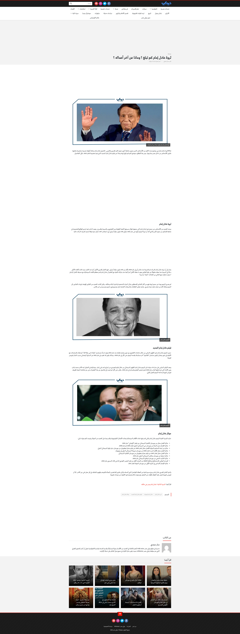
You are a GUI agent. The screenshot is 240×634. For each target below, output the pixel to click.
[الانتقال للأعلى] (120, 614)
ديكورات (97, 13)
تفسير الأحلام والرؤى (122, 13)
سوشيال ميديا (86, 13)
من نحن (134, 626)
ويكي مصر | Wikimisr (119, 626)
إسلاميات (82, 9)
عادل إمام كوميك (148, 494)
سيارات (144, 9)
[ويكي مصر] (166, 3)
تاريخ (149, 13)
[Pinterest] (96, 3)
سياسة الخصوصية (108, 626)
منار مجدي (166, 61)
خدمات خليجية (105, 9)
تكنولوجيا (154, 9)
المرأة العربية (93, 9)
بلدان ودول (158, 13)
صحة (116, 9)
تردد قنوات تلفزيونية (138, 13)
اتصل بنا (129, 626)
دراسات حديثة (108, 13)
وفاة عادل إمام (125, 494)
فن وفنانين (125, 9)
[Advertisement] (120, 38)
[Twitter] (105, 3)
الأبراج (167, 13)
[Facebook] (109, 3)
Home (169, 54)
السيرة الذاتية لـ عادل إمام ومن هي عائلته (153, 484)
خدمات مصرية (165, 9)
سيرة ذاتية (75, 13)
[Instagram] (100, 3)
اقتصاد (72, 9)
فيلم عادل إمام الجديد (136, 494)
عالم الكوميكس (94, 18)
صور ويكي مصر (145, 18)
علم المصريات (135, 9)
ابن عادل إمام (158, 494)
